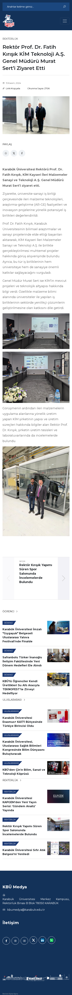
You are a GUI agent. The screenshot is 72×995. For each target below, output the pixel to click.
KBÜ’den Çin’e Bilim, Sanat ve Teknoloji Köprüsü (24, 771)
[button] (63, 578)
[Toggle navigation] (64, 21)
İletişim (11, 922)
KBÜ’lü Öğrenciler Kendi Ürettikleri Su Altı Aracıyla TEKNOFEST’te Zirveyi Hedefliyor (21, 687)
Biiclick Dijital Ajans (10, 994)
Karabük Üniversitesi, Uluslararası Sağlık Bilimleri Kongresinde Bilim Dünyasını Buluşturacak (24, 747)
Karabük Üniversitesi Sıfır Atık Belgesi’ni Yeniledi (24, 852)
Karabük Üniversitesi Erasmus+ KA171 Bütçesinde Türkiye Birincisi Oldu (22, 722)
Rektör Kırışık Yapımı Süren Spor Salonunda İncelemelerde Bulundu (22, 830)
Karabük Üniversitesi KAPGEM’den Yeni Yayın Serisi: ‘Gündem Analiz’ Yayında (20, 804)
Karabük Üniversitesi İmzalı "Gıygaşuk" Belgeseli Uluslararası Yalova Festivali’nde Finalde (22, 635)
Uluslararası (12, 699)
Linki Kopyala (12, 88)
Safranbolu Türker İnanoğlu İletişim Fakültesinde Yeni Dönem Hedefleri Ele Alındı (22, 661)
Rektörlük (11, 780)
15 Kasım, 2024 (13, 83)
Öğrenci (9, 611)
